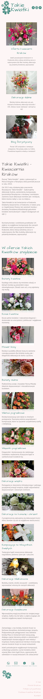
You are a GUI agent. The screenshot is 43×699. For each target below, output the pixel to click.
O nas (38, 682)
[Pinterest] (40, 7)
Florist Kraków (34, 685)
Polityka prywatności (32, 689)
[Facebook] (33, 7)
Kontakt (37, 695)
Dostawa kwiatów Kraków (29, 692)
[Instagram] (36, 7)
